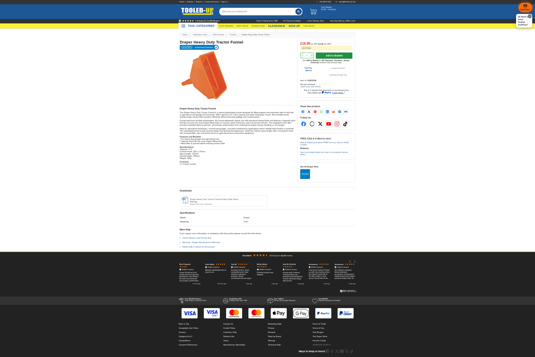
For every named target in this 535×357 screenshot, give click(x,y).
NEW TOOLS (242, 26)
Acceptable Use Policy (188, 328)
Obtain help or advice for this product (198, 247)
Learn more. (338, 93)
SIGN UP (294, 25)
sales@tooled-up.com (347, 2)
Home (181, 2)
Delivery (190, 2)
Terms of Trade (319, 324)
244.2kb (193, 202)
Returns (199, 2)
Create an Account (212, 2)
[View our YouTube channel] (328, 124)
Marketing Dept (274, 324)
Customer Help (230, 332)
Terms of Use (318, 328)
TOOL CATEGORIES (201, 25)
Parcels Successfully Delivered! (284, 299)
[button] (350, 261)
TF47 (246, 222)
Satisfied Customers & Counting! (329, 299)
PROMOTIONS (258, 26)
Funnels (233, 35)
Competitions (184, 340)
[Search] (298, 11)
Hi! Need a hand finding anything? (523, 21)
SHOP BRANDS (226, 26)
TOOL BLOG (309, 26)
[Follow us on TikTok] (345, 124)
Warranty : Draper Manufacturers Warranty (201, 242)
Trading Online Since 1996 (238, 299)
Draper (247, 217)
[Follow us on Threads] (312, 124)
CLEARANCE (276, 25)
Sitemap (271, 340)
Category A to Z (185, 336)
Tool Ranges (318, 332)
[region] (267, 274)
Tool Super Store (320, 336)
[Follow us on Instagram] (337, 124)
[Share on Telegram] (339, 111)
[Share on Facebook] (302, 111)
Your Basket (326, 7)
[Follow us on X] (320, 124)
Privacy (271, 328)
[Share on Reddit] (333, 111)
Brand (183, 217)
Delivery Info (228, 336)
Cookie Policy (229, 328)
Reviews (271, 332)
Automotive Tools (200, 35)
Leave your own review (310, 86)
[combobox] (257, 11)
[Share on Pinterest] (315, 111)
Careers (182, 332)
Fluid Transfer (218, 35)
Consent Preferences (188, 345)
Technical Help (274, 345)
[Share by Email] (345, 111)
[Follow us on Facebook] (303, 124)
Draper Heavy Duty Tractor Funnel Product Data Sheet (214, 199)
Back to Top (184, 324)
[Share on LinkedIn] (327, 111)
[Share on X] (308, 111)
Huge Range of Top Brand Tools (195, 299)
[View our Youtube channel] (342, 351)
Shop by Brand (274, 336)
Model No (184, 222)
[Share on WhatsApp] (321, 111)
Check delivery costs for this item (196, 238)
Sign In (224, 2)
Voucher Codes (319, 340)
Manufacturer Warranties (234, 345)
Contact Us (228, 324)
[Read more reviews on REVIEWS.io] (348, 291)
